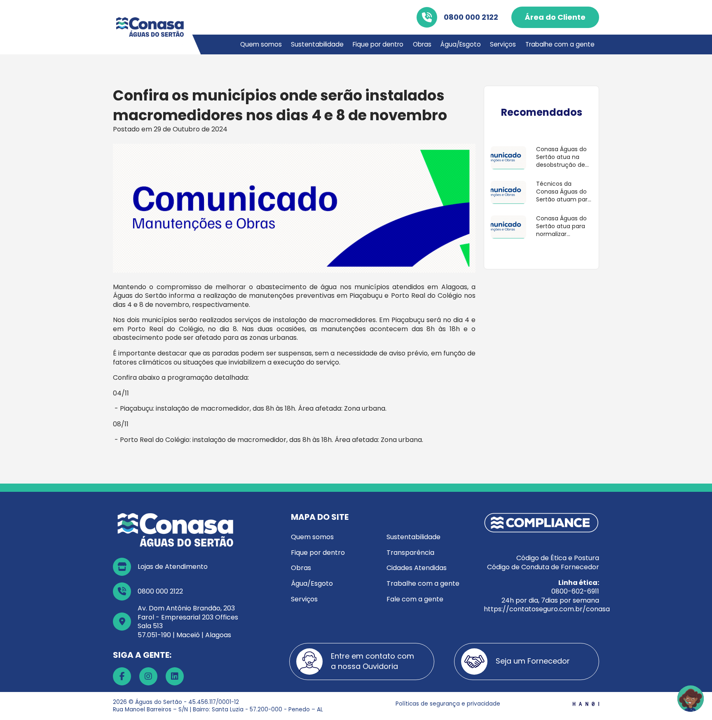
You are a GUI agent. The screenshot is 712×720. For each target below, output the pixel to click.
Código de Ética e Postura (557, 558)
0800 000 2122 (471, 17)
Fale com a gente (414, 599)
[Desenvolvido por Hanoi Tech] (586, 703)
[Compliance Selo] (541, 522)
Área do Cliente (555, 17)
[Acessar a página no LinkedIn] (175, 676)
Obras (422, 44)
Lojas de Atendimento (173, 566)
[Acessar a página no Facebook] (122, 676)
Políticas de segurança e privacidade (448, 703)
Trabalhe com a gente (560, 44)
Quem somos (261, 44)
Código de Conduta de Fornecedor (543, 567)
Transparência (410, 552)
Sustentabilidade (317, 44)
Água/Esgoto (460, 44)
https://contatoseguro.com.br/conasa (547, 609)
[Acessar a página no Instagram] (148, 676)
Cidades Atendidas (416, 568)
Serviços (503, 44)
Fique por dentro (378, 44)
